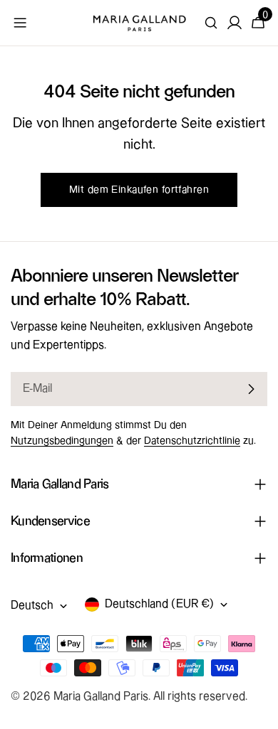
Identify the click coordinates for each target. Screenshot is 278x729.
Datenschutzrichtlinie (192, 441)
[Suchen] (211, 23)
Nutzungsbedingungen (62, 441)
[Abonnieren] (251, 389)
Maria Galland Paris (100, 696)
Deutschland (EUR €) (159, 604)
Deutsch (32, 605)
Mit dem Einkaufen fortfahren (139, 190)
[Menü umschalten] (20, 23)
